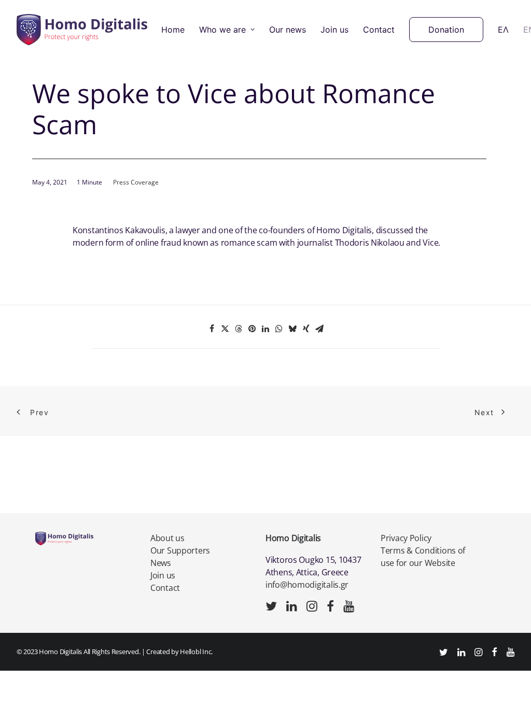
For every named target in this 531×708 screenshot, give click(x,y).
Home (173, 29)
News (160, 563)
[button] (271, 608)
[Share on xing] (306, 328)
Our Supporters (180, 550)
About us (167, 538)
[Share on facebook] (211, 328)
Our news (287, 29)
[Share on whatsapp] (279, 328)
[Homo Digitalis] (82, 29)
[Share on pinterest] (252, 328)
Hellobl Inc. (196, 651)
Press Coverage (136, 182)
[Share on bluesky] (292, 328)
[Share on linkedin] (265, 328)
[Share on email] (319, 328)
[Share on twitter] (225, 328)
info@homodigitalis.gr (307, 584)
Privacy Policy (406, 538)
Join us (334, 29)
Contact (379, 29)
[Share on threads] (238, 328)
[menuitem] (173, 29)
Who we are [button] (222, 29)
